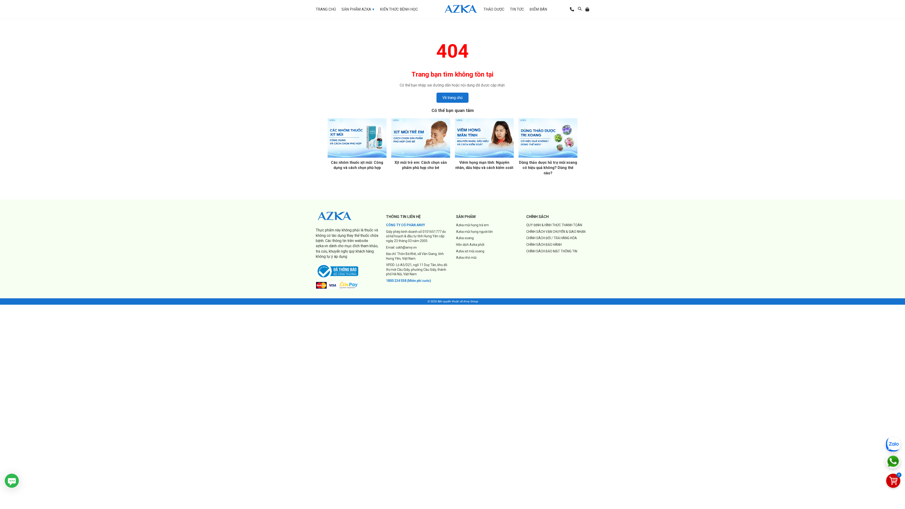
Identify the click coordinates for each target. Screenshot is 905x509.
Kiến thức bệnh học (399, 9)
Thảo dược (494, 9)
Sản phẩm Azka (356, 9)
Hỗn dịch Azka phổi (470, 244)
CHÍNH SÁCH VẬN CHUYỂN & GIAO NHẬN (555, 232)
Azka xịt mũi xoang (470, 251)
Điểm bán (538, 9)
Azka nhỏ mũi (466, 257)
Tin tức (517, 9)
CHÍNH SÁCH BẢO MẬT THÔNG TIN (551, 251)
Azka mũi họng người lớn (474, 232)
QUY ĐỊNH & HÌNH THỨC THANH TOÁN (554, 225)
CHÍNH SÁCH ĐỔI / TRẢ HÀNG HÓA (551, 238)
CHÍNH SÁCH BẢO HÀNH (544, 244)
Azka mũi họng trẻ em (472, 225)
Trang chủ (326, 9)
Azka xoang (465, 238)
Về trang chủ (452, 97)
